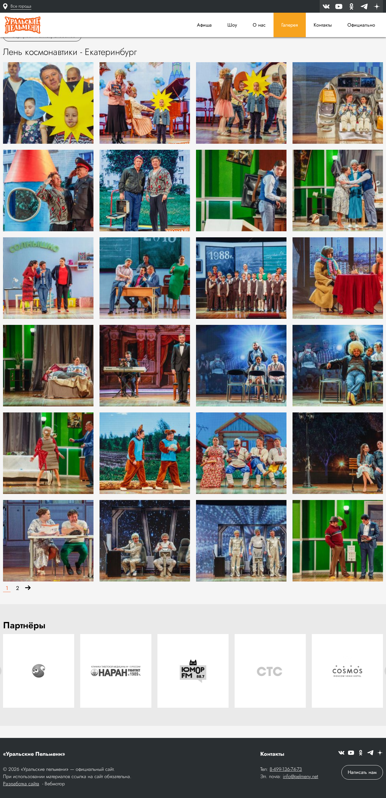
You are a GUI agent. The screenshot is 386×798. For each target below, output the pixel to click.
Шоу (232, 24)
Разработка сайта (21, 783)
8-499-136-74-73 (286, 769)
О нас (259, 24)
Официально (361, 24)
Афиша (204, 24)
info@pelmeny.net (300, 776)
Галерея (289, 24)
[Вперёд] (28, 588)
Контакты (323, 24)
